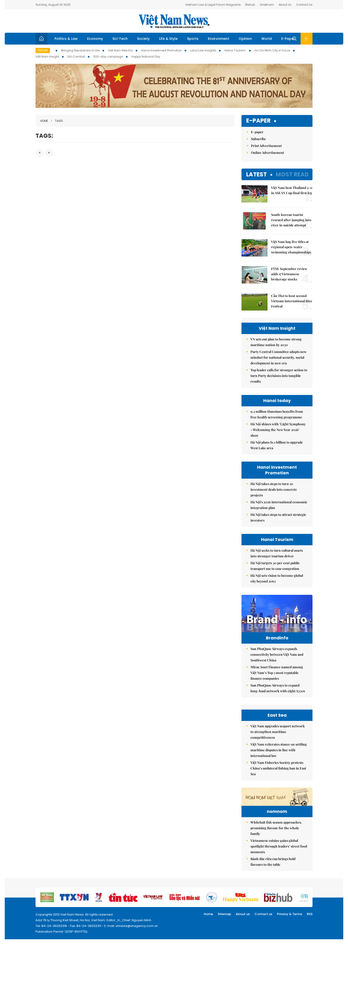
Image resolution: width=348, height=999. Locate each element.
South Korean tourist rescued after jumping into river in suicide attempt (291, 219)
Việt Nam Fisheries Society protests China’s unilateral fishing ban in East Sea (278, 768)
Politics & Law (66, 38)
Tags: (44, 136)
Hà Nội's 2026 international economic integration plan (278, 505)
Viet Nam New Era (120, 50)
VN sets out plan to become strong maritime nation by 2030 (276, 342)
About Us (285, 5)
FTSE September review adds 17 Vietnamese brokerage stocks (289, 273)
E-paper (258, 120)
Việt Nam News (174, 21)
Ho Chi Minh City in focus (272, 50)
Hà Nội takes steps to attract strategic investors (278, 517)
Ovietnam (267, 5)
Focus (43, 50)
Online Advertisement (267, 152)
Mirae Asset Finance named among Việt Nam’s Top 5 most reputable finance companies (276, 673)
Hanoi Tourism (235, 50)
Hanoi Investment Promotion (161, 50)
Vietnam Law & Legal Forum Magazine (213, 5)
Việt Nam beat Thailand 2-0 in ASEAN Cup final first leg (291, 190)
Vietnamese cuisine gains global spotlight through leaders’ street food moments (278, 846)
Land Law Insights (203, 50)
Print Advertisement (266, 145)
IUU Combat (76, 57)
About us (243, 914)
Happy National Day (145, 57)
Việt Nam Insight (47, 57)
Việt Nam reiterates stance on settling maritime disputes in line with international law (278, 750)
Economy (95, 38)
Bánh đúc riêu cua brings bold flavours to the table (272, 862)
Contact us (263, 914)
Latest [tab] (256, 174)
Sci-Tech (120, 38)
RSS (309, 914)
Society (143, 38)
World (266, 38)
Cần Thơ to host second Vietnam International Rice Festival (291, 300)
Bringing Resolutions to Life (80, 50)
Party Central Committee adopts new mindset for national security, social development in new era (278, 357)
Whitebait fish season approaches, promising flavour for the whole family (276, 828)
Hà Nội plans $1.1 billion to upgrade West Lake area (276, 445)
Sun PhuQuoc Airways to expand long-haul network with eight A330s (277, 688)
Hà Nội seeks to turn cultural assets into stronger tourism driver (276, 553)
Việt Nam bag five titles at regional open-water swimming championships (291, 246)
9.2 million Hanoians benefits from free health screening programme (276, 414)
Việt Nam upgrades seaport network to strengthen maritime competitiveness (277, 732)
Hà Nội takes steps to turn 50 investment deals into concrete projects (273, 489)
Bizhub (250, 5)
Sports (192, 38)
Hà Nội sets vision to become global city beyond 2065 (276, 578)
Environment (218, 38)
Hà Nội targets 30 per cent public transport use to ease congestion (275, 566)
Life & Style (168, 38)
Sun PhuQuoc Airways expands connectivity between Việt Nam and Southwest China (276, 654)
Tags (59, 121)
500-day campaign (108, 57)
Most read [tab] (292, 174)
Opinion (245, 38)
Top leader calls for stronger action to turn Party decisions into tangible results (278, 376)
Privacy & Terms (289, 914)
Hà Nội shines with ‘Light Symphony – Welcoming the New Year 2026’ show (278, 430)
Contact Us (304, 5)
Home (44, 121)
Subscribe (258, 139)
